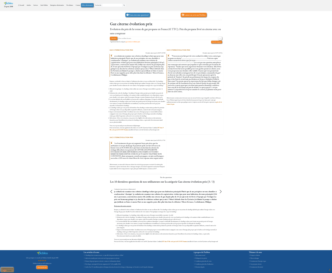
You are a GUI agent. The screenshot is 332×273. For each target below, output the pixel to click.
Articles (29, 5)
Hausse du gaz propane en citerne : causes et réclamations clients (102, 261)
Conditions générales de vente (203, 261)
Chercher (113, 38)
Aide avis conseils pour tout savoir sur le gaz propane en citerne (102, 258)
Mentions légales (200, 267)
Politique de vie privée (201, 258)
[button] (221, 191)
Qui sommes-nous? (200, 255)
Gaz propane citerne (256, 264)
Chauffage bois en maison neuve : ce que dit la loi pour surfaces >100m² (104, 255)
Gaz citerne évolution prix (121, 50)
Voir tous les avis (42, 267)
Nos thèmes (69, 5)
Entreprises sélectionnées (57, 5)
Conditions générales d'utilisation (204, 264)
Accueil (22, 5)
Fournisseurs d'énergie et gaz (258, 261)
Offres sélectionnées (87, 5)
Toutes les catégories (216, 42)
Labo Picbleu (44, 5)
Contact (78, 5)
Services (35, 5)
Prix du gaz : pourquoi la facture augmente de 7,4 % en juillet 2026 (103, 264)
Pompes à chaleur (255, 255)
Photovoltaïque (254, 258)
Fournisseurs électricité (256, 267)
